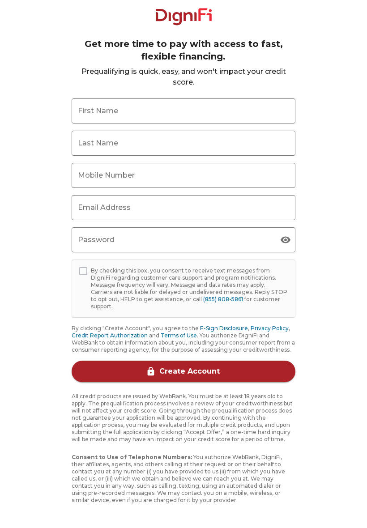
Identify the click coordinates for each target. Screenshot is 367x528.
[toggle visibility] (285, 240)
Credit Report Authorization (110, 335)
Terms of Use (179, 335)
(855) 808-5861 (223, 299)
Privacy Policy (270, 328)
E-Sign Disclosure (224, 328)
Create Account (189, 371)
